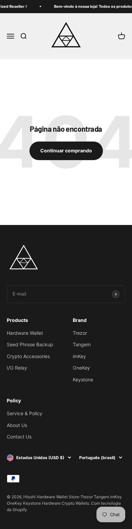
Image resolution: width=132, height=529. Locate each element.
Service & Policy (24, 413)
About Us (17, 425)
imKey (79, 356)
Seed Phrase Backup (30, 344)
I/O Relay (17, 368)
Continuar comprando (66, 150)
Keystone (83, 379)
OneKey (81, 368)
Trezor (80, 333)
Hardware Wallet (25, 333)
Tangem (82, 344)
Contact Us (19, 436)
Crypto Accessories (28, 356)
